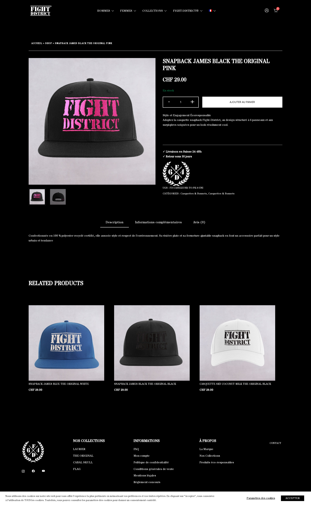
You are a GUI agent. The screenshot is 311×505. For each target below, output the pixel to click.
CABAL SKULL (83, 462)
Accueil (36, 43)
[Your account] (266, 11)
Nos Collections (209, 456)
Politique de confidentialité (151, 462)
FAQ (136, 449)
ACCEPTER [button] (292, 498)
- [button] (169, 101)
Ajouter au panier (242, 101)
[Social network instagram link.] (23, 471)
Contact (275, 443)
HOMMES (103, 11)
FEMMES (126, 11)
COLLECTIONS (152, 11)
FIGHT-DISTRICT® (186, 11)
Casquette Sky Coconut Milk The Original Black (235, 384)
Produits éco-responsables (216, 462)
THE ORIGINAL (83, 456)
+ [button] (192, 101)
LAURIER (79, 449)
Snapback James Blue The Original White (59, 384)
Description (114, 222)
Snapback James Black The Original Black (145, 384)
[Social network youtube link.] (43, 471)
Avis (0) (199, 222)
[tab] (114, 222)
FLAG (76, 469)
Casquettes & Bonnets (194, 193)
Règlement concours (147, 482)
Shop (48, 43)
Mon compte (142, 456)
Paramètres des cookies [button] (261, 498)
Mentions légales (145, 476)
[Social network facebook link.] (33, 471)
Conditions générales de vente (154, 469)
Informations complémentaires (158, 222)
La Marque (206, 449)
